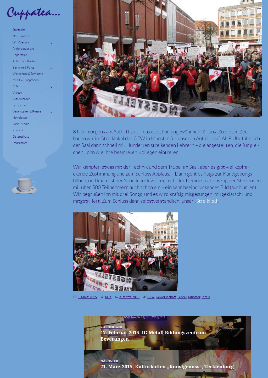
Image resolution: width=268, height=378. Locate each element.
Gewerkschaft (166, 297)
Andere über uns (23, 48)
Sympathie (19, 105)
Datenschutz (21, 136)
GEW (150, 297)
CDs (15, 86)
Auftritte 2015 (129, 297)
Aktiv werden (21, 98)
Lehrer (182, 297)
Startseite (19, 29)
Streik (206, 297)
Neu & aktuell (21, 36)
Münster (194, 297)
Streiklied (206, 201)
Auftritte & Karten (24, 61)
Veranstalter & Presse (27, 111)
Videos (17, 92)
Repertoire (20, 55)
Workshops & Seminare (28, 73)
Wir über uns (21, 42)
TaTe (108, 297)
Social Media (21, 124)
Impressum (20, 142)
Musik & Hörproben (25, 80)
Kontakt (18, 130)
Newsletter (20, 117)
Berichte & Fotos (23, 67)
